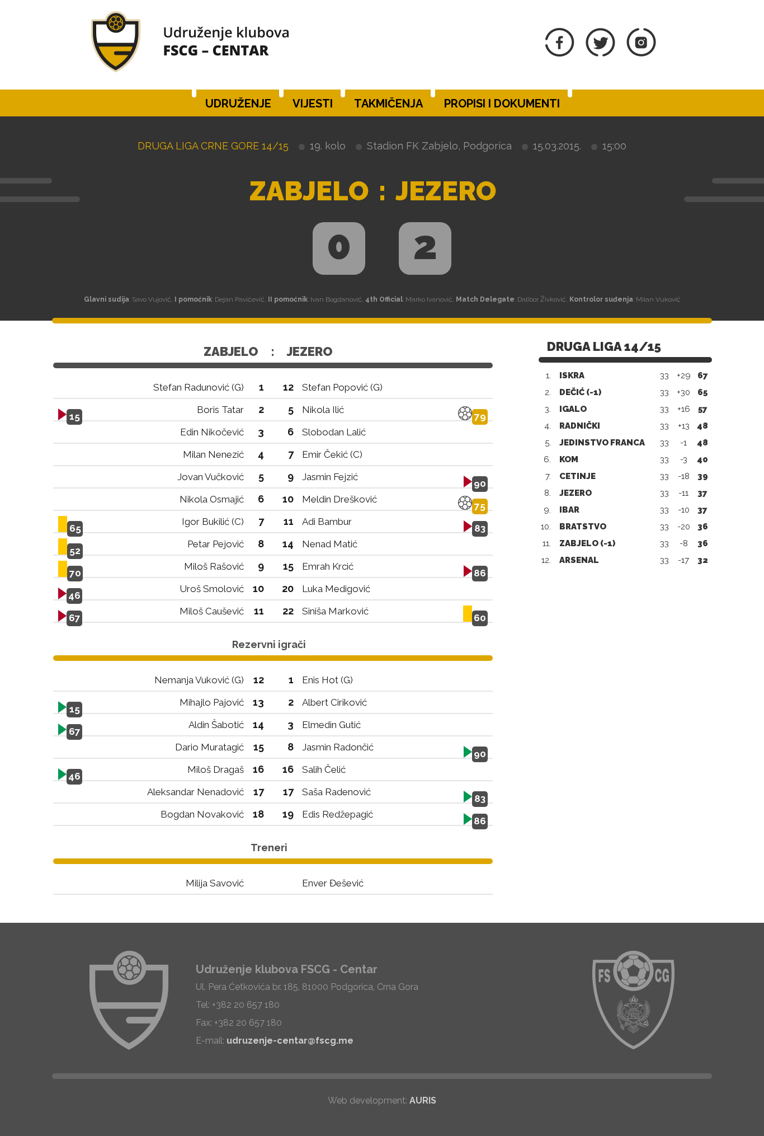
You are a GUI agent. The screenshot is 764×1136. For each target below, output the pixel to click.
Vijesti (313, 103)
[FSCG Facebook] (559, 53)
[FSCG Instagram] (641, 53)
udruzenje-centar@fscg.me (290, 1040)
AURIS (422, 1100)
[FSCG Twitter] (600, 53)
